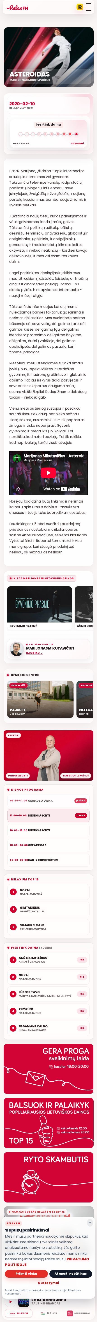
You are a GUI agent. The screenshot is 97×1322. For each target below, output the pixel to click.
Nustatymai (48, 1283)
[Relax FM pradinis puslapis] (17, 7)
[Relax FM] (18, 1313)
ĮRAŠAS (80, 800)
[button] (48, 135)
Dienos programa (27, 790)
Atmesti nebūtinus (71, 1274)
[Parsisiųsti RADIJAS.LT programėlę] (80, 7)
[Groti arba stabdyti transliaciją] (10, 1301)
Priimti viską (26, 1274)
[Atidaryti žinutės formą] (48, 1069)
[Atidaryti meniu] (88, 7)
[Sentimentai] (78, 1313)
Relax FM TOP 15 (25, 879)
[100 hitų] (48, 1313)
